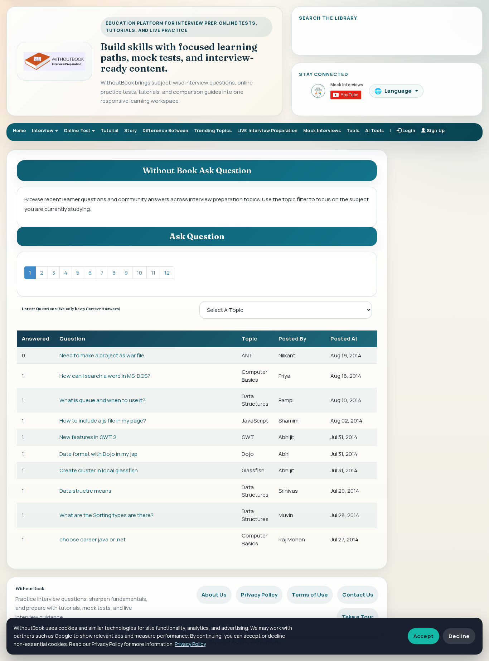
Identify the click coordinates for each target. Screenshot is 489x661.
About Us (214, 594)
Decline (459, 636)
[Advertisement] (438, 257)
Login (408, 130)
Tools (353, 130)
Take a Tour (357, 617)
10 (139, 272)
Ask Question (196, 236)
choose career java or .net (92, 539)
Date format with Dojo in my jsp (98, 454)
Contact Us (357, 594)
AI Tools (374, 130)
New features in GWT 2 (87, 437)
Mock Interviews (322, 130)
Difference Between (165, 130)
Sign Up (435, 130)
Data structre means (85, 490)
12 (167, 272)
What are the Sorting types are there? (106, 515)
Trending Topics (213, 130)
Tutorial (109, 130)
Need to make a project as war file (101, 355)
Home (19, 130)
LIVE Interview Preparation (267, 130)
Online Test (78, 130)
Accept (423, 636)
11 (153, 272)
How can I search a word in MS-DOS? (104, 376)
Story (130, 130)
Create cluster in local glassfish (98, 470)
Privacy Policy (259, 594)
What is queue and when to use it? (102, 400)
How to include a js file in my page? (102, 420)
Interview (43, 130)
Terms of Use (310, 594)
